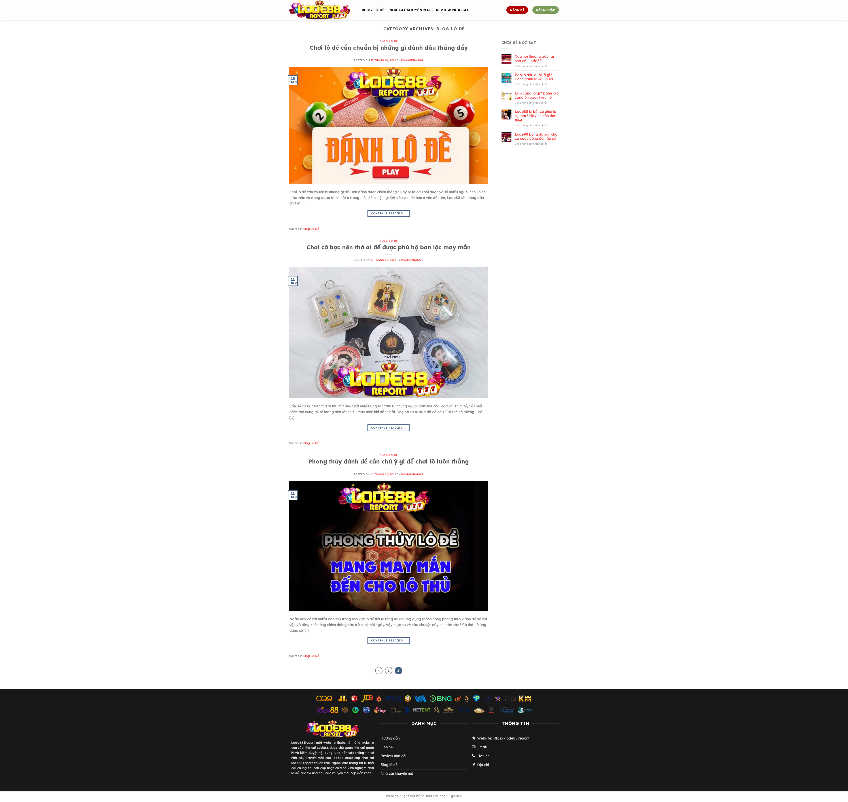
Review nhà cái (452, 10)
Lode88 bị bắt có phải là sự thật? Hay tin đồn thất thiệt (535, 116)
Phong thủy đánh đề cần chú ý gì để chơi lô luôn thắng (389, 461)
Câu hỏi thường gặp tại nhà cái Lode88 (534, 58)
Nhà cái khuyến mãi (410, 10)
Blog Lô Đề (373, 10)
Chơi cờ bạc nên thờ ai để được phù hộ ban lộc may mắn (389, 247)
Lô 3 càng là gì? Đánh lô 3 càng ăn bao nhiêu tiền (536, 95)
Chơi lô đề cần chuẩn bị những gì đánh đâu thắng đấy (389, 47)
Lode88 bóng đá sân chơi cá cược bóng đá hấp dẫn (536, 136)
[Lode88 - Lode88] (322, 10)
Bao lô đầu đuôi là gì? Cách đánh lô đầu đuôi (534, 77)
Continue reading (388, 213)
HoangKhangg (412, 60)
